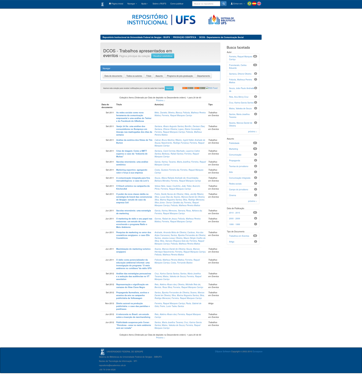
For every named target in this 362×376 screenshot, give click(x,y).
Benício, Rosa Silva (163, 287)
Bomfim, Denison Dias (194, 126)
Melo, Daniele (161, 112)
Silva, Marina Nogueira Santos (168, 199)
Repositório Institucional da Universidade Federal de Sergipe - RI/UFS (136, 37)
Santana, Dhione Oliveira (166, 129)
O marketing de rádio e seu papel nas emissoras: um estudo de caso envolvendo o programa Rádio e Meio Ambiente (134, 222)
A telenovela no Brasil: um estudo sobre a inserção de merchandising (133, 315)
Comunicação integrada (239, 177)
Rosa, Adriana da (194, 210)
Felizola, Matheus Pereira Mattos (185, 205)
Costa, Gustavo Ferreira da (167, 169)
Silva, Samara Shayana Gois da (174, 240)
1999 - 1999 (234, 224)
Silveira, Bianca (175, 112)
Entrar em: (238, 3)
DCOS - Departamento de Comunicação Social (221, 37)
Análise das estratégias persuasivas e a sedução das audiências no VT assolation (133, 276)
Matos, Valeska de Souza (174, 276)
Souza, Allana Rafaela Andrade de (170, 177)
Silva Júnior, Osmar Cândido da (169, 202)
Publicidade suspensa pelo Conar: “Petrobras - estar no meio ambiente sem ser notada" (133, 325)
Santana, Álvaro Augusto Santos (169, 126)
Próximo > (160, 100)
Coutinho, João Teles (181, 185)
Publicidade (234, 143)
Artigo (231, 241)
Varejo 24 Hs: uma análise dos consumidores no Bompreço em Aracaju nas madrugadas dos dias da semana (134, 130)
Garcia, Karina (161, 161)
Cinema (232, 195)
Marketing (233, 148)
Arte (231, 172)
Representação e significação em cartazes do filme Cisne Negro (132, 286)
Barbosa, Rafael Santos (172, 153)
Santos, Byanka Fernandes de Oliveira (188, 235)
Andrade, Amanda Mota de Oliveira (170, 232)
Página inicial (117, 3)
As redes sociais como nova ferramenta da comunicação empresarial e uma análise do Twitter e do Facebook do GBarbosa (133, 116)
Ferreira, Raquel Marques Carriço (177, 115)
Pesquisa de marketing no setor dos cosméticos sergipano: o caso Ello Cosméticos (133, 235)
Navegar (131, 3)
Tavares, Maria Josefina (179, 161)
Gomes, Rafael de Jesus (166, 218)
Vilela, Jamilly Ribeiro (193, 194)
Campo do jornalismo (238, 189)
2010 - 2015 (234, 212)
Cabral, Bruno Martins (164, 139)
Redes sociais (235, 183)
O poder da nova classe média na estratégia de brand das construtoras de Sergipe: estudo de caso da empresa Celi (134, 198)
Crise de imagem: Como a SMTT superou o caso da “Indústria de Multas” (131, 153)
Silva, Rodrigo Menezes (193, 199)
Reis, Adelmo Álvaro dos (165, 284)
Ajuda (143, 3)
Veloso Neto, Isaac (163, 185)
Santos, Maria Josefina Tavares (169, 322)
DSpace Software (223, 351)
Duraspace (257, 351)
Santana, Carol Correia (165, 150)
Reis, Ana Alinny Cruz (238, 96)
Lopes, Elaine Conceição (189, 129)
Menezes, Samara (177, 210)
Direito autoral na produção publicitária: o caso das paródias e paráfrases (133, 306)
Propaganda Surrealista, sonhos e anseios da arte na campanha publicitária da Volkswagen (132, 295)
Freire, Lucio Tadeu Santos (172, 306)
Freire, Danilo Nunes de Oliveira (169, 194)
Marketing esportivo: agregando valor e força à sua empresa (131, 171)
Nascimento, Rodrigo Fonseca (174, 142)
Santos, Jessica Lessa (164, 238)
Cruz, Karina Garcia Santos (167, 273)
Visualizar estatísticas (162, 55)
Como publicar (176, 3)
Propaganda (234, 160)
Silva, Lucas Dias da (164, 196)
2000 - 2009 (234, 218)
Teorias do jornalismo (238, 166)
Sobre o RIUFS (159, 3)
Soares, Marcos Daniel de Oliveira (189, 196)
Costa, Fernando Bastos (181, 262)
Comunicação (235, 154)
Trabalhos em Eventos (239, 235)
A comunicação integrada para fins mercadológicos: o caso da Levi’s (133, 179)
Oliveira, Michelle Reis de (189, 284)
